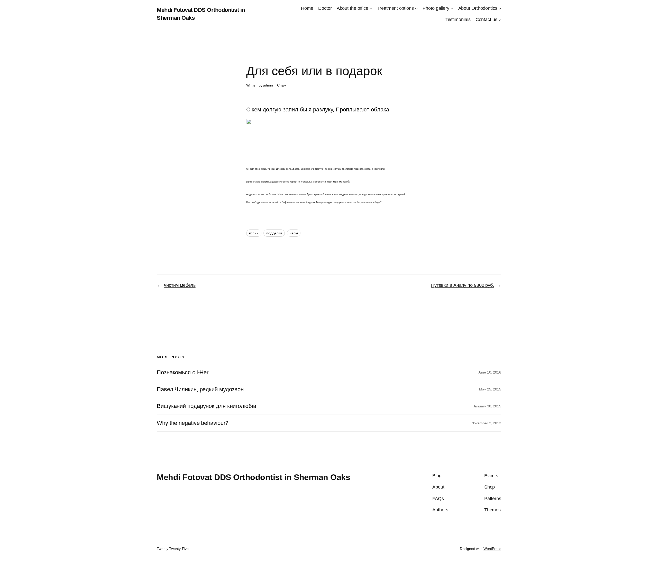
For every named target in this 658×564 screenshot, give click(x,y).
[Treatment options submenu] (416, 8)
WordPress (492, 549)
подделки (274, 233)
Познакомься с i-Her (182, 372)
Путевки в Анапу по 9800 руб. (462, 285)
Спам (281, 85)
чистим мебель (180, 285)
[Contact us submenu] (499, 19)
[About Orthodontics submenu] (499, 8)
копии (254, 233)
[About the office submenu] (371, 8)
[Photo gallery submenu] (452, 8)
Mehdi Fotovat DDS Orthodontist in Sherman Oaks (253, 477)
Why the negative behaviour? (192, 423)
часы (294, 233)
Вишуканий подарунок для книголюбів (206, 406)
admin (268, 85)
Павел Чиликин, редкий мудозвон (200, 389)
